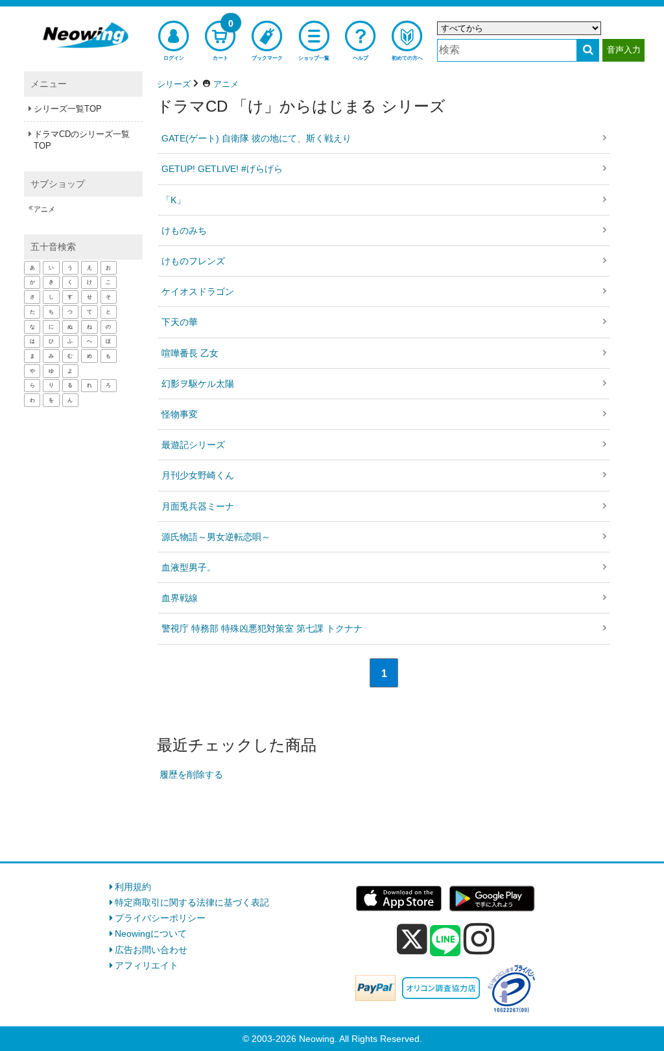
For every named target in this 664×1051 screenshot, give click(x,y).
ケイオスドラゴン (197, 291)
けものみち (184, 230)
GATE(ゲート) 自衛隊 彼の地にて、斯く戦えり (256, 138)
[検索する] (587, 50)
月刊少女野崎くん (197, 475)
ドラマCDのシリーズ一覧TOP (82, 140)
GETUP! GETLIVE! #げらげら (222, 169)
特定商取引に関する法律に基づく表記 (192, 902)
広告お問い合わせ (151, 950)
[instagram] (479, 939)
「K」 (173, 200)
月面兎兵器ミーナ (197, 506)
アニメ (44, 209)
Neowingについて (151, 933)
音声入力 (624, 50)
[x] (412, 939)
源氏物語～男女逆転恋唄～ (215, 537)
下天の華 (179, 322)
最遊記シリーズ (193, 444)
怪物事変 (179, 414)
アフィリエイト (146, 965)
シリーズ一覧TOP (68, 109)
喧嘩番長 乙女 (190, 353)
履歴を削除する (191, 774)
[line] (445, 941)
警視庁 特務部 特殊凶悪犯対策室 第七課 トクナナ (261, 628)
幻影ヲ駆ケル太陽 (197, 383)
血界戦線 (179, 598)
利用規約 (133, 887)
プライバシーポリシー (160, 918)
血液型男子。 (188, 567)
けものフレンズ (193, 261)
